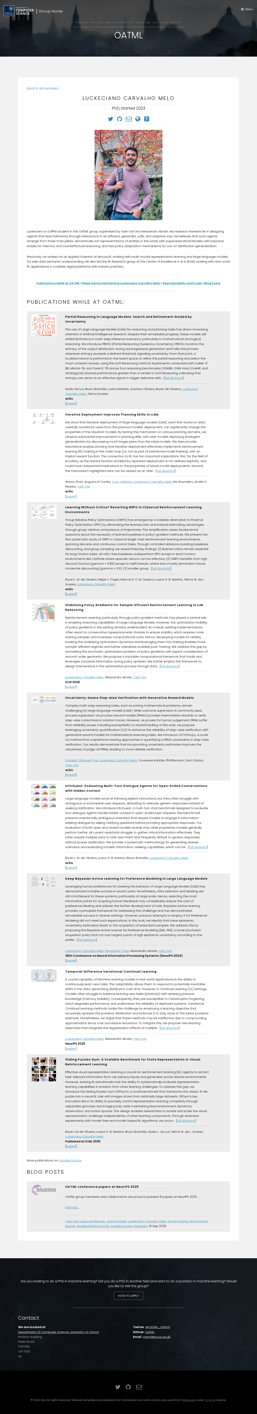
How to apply (128, 1296)
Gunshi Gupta (178, 1221)
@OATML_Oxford (158, 1327)
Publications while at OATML (58, 283)
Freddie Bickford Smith (93, 1226)
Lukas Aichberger (92, 1221)
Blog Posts (212, 283)
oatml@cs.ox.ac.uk (156, 1337)
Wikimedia (188, 1400)
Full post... (72, 1207)
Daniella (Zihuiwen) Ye (81, 760)
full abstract (174, 378)
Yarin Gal (83, 487)
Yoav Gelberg (122, 482)
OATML (149, 1332)
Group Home (50, 11)
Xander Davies (121, 1226)
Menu (249, 9)
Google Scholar (70, 1160)
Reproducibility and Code (182, 283)
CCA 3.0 (210, 1400)
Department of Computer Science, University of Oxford (58, 1332)
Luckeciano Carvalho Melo (153, 482)
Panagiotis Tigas (117, 951)
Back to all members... (43, 88)
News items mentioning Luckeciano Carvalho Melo (121, 283)
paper (70, 403)
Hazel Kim (141, 1226)
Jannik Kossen (116, 1221)
